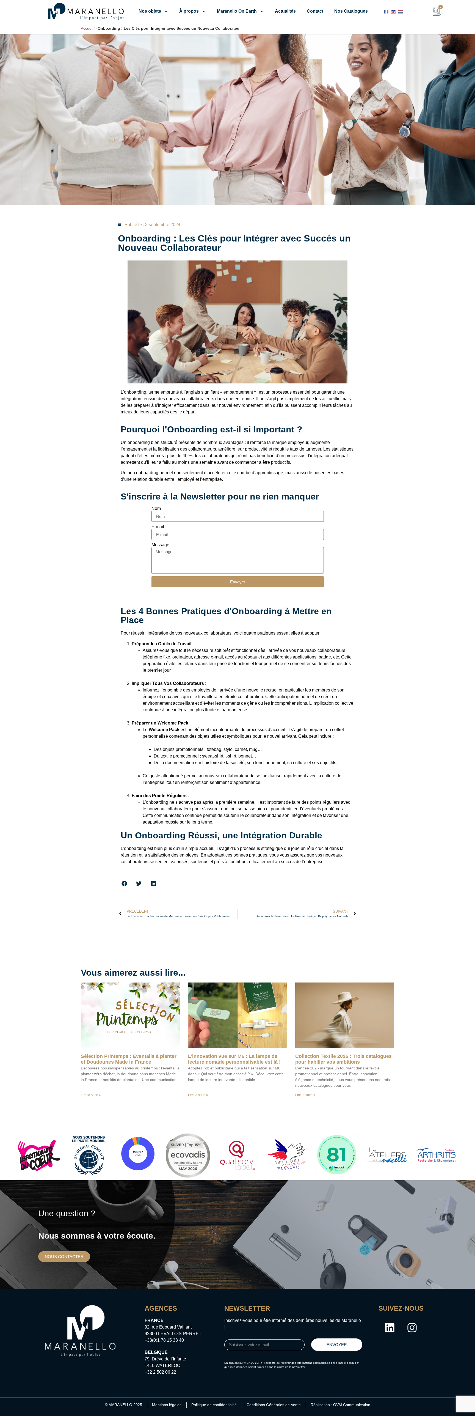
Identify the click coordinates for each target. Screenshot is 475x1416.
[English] (393, 11)
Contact (315, 11)
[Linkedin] (389, 1327)
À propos (189, 11)
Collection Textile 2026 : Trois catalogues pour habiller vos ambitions (343, 1059)
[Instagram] (412, 1327)
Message (160, 545)
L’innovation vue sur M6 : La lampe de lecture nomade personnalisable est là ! (234, 1059)
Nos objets (150, 11)
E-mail (157, 527)
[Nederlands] (400, 11)
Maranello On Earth (237, 11)
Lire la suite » (91, 1095)
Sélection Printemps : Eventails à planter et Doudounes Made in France (128, 1059)
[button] (124, 883)
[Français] (386, 11)
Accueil (87, 28)
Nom (156, 508)
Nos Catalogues (351, 11)
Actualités (285, 11)
